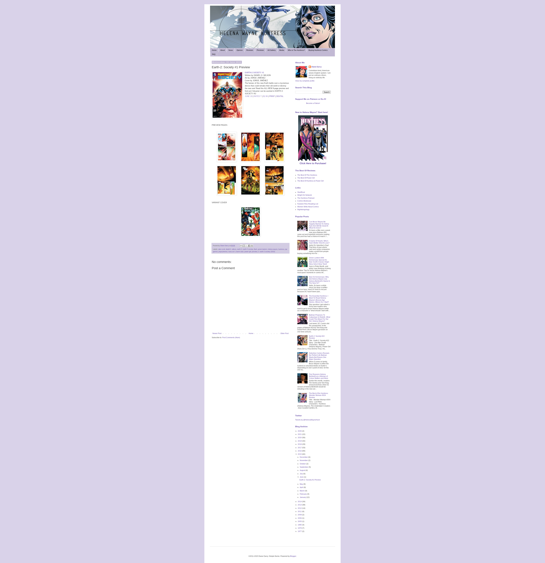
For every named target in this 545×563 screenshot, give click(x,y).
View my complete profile (305, 81)
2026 (300, 431)
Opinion (240, 50)
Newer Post (216, 333)
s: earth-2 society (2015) (266, 251)
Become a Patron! (313, 103)
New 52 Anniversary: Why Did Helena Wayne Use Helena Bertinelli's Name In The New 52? (319, 280)
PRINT (272, 96)
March (302, 491)
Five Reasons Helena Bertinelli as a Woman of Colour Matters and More (318, 376)
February (303, 494)
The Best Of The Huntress (307, 175)
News (231, 50)
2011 (300, 511)
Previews (260, 50)
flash (255, 249)
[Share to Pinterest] (252, 245)
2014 (300, 502)
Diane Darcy (317, 67)
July (301, 474)
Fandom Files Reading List (307, 204)
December (304, 457)
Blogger (293, 556)
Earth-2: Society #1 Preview (310, 480)
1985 (300, 525)
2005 (300, 521)
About (222, 50)
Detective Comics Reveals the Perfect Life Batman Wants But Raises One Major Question (319, 356)
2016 (300, 451)
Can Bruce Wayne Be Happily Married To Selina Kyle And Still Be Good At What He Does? (319, 225)
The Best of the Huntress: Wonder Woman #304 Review (318, 395)
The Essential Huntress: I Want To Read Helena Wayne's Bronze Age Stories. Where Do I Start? (319, 299)
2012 (300, 508)
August (303, 470)
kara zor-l (232, 251)
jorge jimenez (223, 251)
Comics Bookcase (304, 201)
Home (214, 50)
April (302, 487)
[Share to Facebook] (249, 245)
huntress (281, 249)
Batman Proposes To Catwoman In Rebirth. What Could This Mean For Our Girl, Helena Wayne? (319, 318)
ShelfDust (301, 192)
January (303, 497)
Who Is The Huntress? (296, 50)
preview (254, 251)
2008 (300, 515)
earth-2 (239, 249)
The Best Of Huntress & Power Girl (310, 181)
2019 (300, 441)
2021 (300, 434)
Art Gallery (272, 50)
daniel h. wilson (231, 249)
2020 (300, 438)
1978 (300, 528)
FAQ (213, 54)
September (304, 467)
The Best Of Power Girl (306, 178)
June (302, 477)
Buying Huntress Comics (318, 50)
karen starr (240, 251)
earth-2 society (248, 249)
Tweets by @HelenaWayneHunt (307, 420)
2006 (300, 518)
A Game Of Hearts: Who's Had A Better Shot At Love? (319, 242)
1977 (300, 531)
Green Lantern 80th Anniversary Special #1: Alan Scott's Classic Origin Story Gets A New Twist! (319, 261)
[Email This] (241, 245)
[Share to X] (246, 245)
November (304, 460)
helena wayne (272, 249)
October (303, 464)
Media (281, 50)
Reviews (249, 50)
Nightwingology (303, 210)
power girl (247, 251)
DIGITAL (279, 96)
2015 (300, 454)
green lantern (262, 249)
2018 (300, 444)
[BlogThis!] (243, 245)
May (301, 484)
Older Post (284, 333)
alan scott (221, 249)
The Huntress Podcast (305, 198)
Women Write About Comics (308, 207)
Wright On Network (304, 195)
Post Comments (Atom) (231, 338)
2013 (300, 505)
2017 (300, 448)
